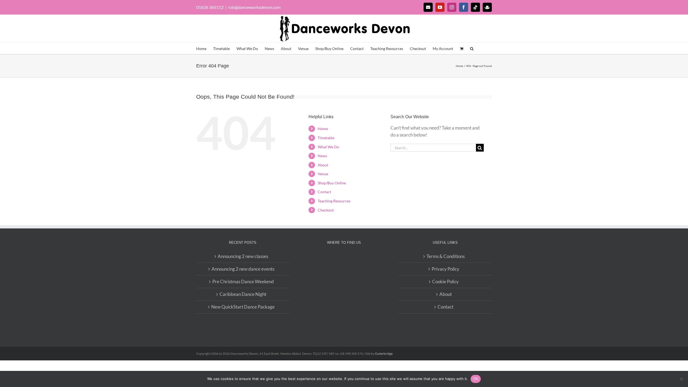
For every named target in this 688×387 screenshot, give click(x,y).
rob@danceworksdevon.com (254, 7)
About (323, 165)
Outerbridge (384, 354)
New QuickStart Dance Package (243, 307)
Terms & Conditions (446, 256)
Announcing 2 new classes (243, 256)
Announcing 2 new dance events (243, 269)
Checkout (326, 210)
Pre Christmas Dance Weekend (243, 281)
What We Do (328, 147)
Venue (323, 173)
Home (323, 128)
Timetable (326, 137)
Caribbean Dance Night (243, 294)
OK (475, 379)
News (322, 155)
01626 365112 (210, 7)
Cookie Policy (445, 281)
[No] (681, 379)
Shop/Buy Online (332, 183)
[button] (472, 48)
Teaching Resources (334, 201)
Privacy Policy (445, 269)
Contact (324, 191)
